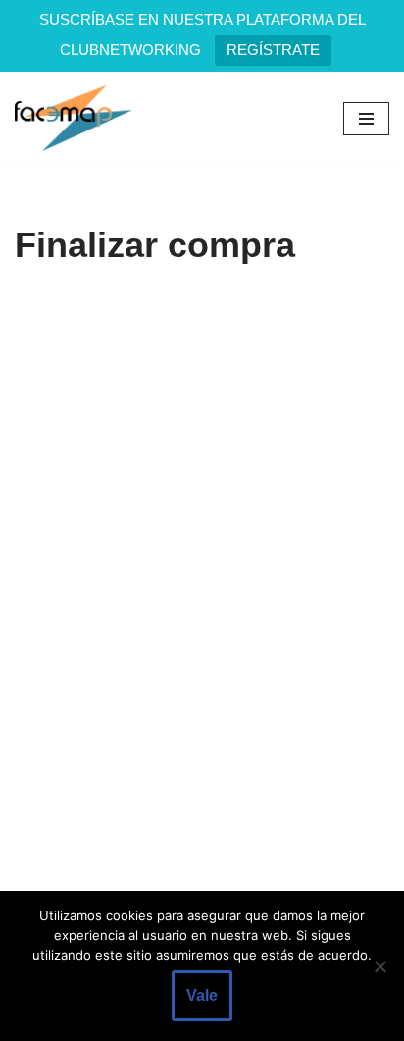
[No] (379, 966)
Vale (202, 995)
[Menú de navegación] (366, 118)
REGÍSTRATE (273, 49)
